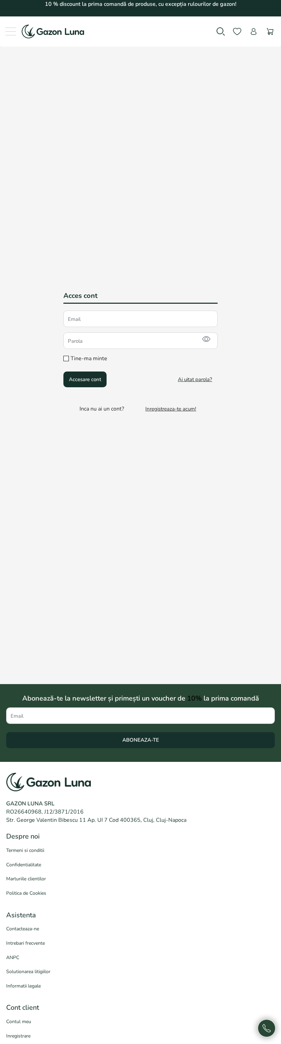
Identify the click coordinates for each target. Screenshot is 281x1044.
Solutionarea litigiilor (28, 971)
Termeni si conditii (25, 850)
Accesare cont (85, 379)
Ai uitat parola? (195, 379)
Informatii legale (23, 986)
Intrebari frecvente (25, 943)
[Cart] (270, 32)
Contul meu (18, 1021)
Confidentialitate (23, 864)
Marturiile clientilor (26, 879)
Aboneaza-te (140, 740)
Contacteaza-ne (22, 929)
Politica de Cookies (26, 893)
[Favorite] (237, 32)
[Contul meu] (253, 32)
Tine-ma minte (89, 358)
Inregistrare (18, 1036)
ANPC (12, 957)
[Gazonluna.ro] (50, 31)
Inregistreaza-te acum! (170, 408)
